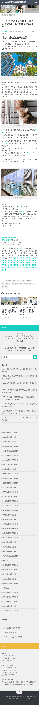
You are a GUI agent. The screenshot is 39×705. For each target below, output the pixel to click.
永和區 (28, 258)
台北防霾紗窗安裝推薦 (10, 460)
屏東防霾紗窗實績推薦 (10, 515)
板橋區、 (17, 258)
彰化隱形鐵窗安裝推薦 (10, 528)
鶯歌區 (10, 260)
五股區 (4, 263)
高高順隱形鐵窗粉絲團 (9, 237)
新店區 (16, 267)
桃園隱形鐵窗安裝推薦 (10, 574)
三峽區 (4, 260)
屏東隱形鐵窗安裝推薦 (10, 519)
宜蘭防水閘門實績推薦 (10, 501)
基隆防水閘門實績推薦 (10, 492)
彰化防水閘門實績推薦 (10, 524)
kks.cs (5, 31)
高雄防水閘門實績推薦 (10, 602)
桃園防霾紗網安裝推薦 (10, 570)
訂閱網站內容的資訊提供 (11, 628)
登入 (4, 623)
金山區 (10, 265)
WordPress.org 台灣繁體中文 (12, 637)
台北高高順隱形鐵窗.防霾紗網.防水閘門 (15, 2)
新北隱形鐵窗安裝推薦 (9, 15)
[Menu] (36, 2)
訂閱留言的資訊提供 (10, 632)
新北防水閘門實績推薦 (10, 533)
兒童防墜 (15, 281)
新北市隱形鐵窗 (6, 283)
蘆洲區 (34, 260)
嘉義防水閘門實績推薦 (10, 483)
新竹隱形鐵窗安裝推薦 (10, 556)
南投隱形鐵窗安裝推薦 (10, 437)
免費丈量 (5, 143)
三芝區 (34, 263)
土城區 (34, 258)
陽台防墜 (4, 286)
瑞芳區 (28, 265)
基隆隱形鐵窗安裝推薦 (10, 497)
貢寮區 (34, 265)
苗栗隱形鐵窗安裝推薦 (10, 583)
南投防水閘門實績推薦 (10, 433)
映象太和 (21, 207)
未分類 (5, 560)
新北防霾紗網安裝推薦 (10, 538)
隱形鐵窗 (19, 248)
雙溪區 (10, 267)
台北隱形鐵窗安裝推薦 (10, 465)
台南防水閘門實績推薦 (10, 469)
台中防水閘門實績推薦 (10, 442)
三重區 (28, 260)
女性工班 (28, 281)
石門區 (4, 265)
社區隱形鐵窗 (27, 283)
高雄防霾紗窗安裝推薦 (10, 606)
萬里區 (16, 265)
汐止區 (22, 265)
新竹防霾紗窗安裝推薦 (10, 551)
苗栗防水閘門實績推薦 (10, 579)
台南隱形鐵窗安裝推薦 (10, 478)
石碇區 (28, 267)
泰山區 (10, 263)
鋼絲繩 (22, 211)
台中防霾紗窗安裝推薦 (10, 446)
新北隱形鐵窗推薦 (17, 283)
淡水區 (28, 263)
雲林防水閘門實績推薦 (10, 592)
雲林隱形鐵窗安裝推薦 (10, 597)
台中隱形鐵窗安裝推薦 (10, 451)
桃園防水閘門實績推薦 (10, 565)
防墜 (34, 283)
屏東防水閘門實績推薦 (10, 510)
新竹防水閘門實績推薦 (10, 547)
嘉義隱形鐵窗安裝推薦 (10, 487)
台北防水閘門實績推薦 (10, 455)
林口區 (16, 263)
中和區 (22, 258)
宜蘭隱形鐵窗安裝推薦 (10, 506)
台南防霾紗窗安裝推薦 (10, 474)
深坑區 (22, 267)
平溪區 (4, 267)
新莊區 (22, 260)
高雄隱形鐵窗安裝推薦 (10, 611)
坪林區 (34, 267)
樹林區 (16, 260)
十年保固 (29, 153)
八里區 (22, 263)
